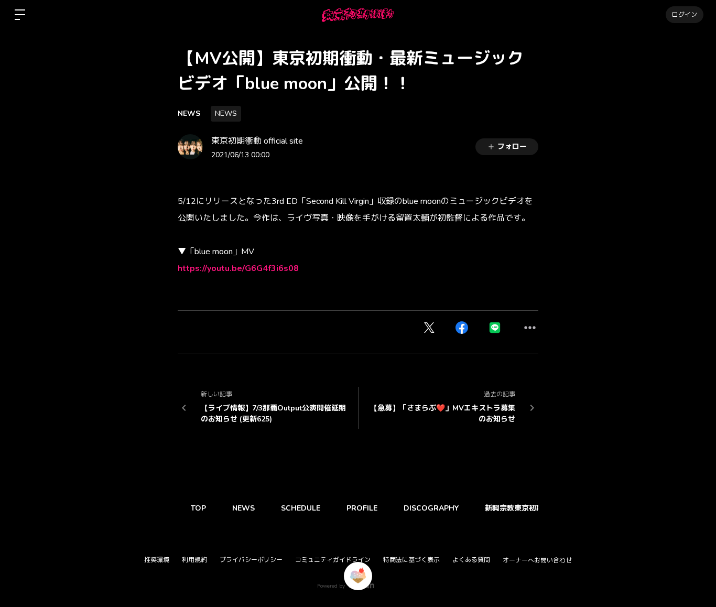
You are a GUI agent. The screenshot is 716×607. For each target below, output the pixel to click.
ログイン (684, 14)
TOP (198, 508)
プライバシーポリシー (251, 560)
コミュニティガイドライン (333, 560)
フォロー (512, 146)
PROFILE (361, 508)
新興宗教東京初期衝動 (521, 508)
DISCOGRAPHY (431, 508)
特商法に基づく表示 (411, 560)
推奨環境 (156, 560)
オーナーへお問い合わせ (537, 560)
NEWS (189, 113)
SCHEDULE (300, 508)
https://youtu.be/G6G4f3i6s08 (238, 268)
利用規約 (194, 560)
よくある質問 (471, 560)
